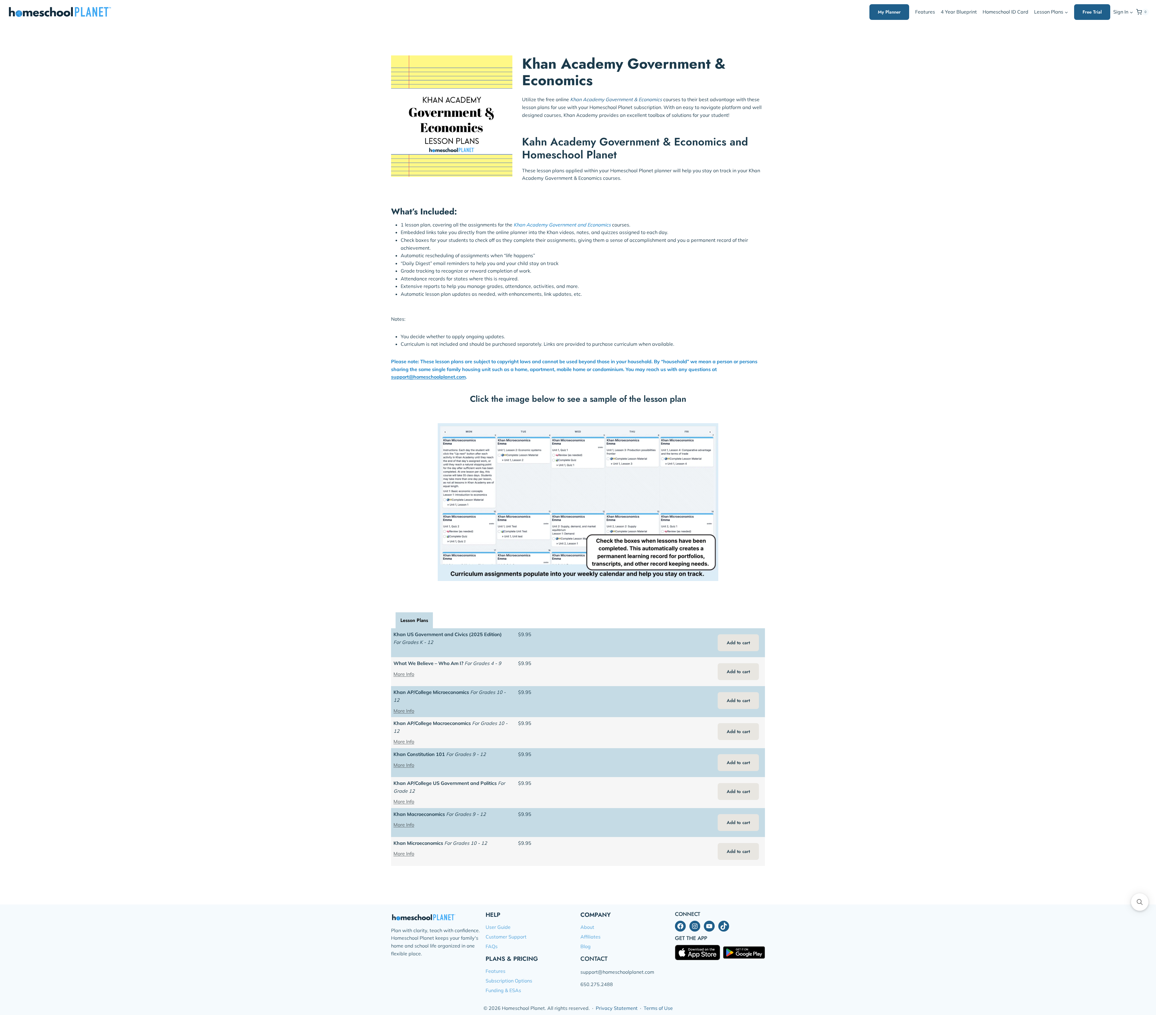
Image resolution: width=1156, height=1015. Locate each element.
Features (925, 12)
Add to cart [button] (738, 642)
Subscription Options (509, 981)
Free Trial (1092, 12)
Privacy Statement (617, 1008)
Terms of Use (658, 1008)
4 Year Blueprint (959, 12)
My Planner (889, 12)
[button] (1131, 12)
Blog (585, 946)
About (587, 927)
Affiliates (590, 937)
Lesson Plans (414, 620)
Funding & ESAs (503, 990)
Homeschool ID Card (1005, 12)
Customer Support (506, 937)
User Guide (498, 927)
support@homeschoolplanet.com (428, 377)
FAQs (492, 946)
